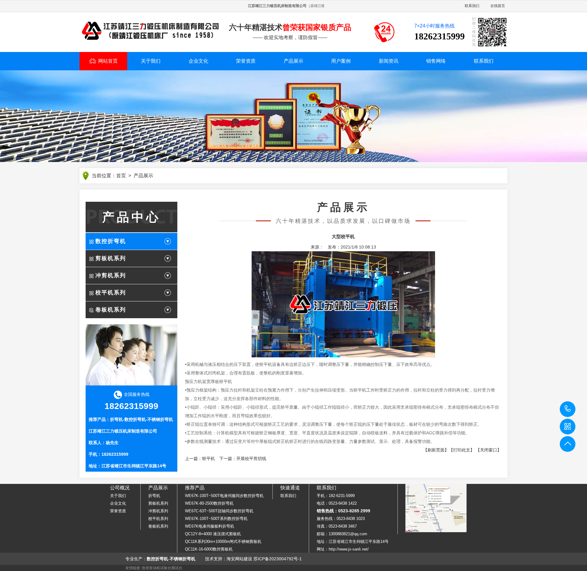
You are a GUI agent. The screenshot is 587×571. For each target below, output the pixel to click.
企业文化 (198, 61)
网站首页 (108, 61)
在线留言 (497, 6)
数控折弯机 (110, 241)
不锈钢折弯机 (160, 419)
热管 (145, 568)
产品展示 (293, 61)
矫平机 (208, 458)
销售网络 (436, 61)
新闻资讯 (388, 61)
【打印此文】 (461, 450)
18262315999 (568, 409)
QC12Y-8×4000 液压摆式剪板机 (213, 534)
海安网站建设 (239, 558)
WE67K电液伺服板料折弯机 (209, 526)
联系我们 (472, 6)
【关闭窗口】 (488, 450)
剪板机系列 (110, 258)
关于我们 (151, 61)
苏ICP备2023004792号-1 (277, 558)
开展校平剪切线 (251, 458)
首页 (121, 175)
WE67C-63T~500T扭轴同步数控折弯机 (219, 511)
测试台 (176, 568)
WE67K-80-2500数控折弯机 (209, 503)
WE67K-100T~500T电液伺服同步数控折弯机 (224, 495)
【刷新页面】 (436, 450)
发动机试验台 (160, 568)
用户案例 (341, 61)
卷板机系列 (110, 310)
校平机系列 (110, 292)
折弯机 (116, 419)
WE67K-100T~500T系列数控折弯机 (216, 518)
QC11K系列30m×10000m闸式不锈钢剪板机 (223, 541)
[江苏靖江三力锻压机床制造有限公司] (150, 31)
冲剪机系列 (110, 275)
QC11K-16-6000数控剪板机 (209, 549)
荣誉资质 (246, 61)
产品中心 (131, 217)
